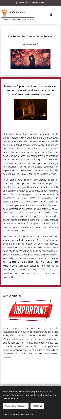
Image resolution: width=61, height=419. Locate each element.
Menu (57, 15)
